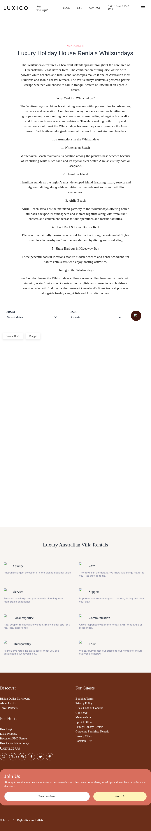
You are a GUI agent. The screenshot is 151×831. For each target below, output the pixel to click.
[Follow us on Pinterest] (49, 756)
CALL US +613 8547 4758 (118, 8)
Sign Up (120, 796)
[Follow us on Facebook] (31, 756)
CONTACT (94, 7)
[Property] (38, 359)
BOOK (66, 7)
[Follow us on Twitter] (40, 756)
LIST (79, 7)
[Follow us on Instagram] (22, 756)
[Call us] (13, 756)
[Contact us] (3, 756)
